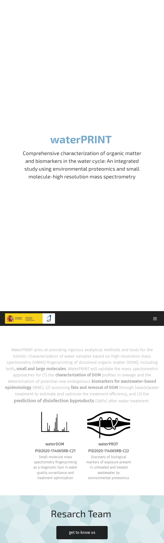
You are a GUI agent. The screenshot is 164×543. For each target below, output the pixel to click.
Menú (155, 318)
